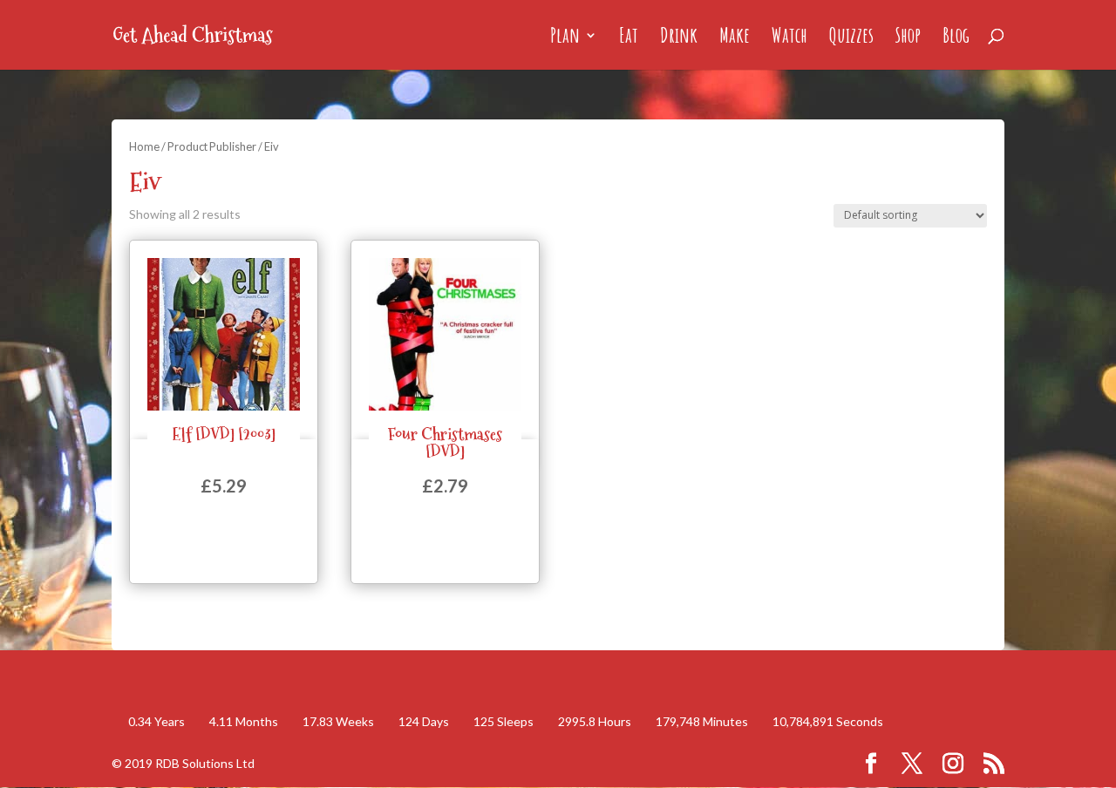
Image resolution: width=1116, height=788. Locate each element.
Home (144, 146)
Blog (956, 38)
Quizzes (851, 38)
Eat (628, 38)
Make (734, 38)
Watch (789, 38)
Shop (908, 38)
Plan (565, 38)
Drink (679, 38)
